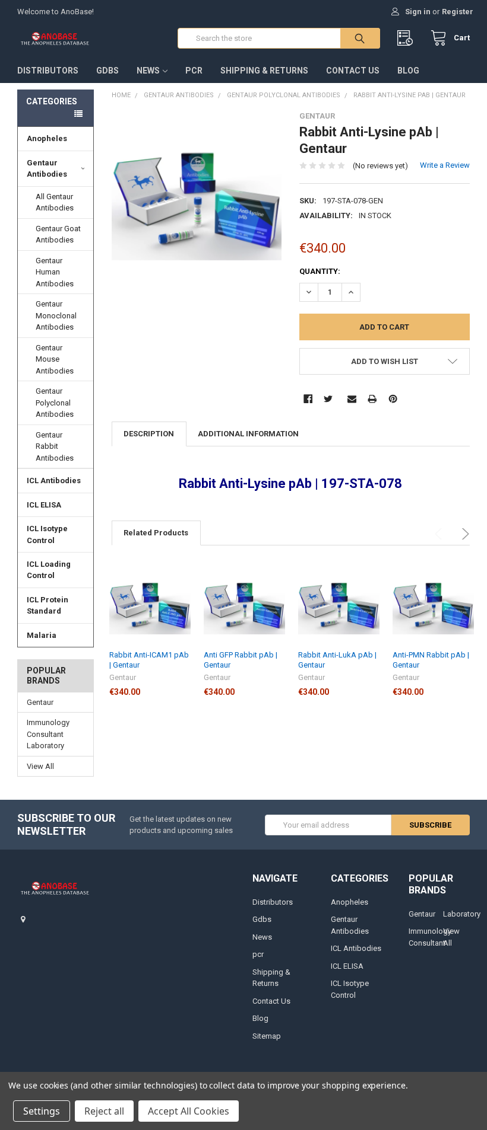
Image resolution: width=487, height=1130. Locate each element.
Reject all (104, 1111)
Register (457, 11)
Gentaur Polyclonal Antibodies (55, 403)
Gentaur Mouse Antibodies (55, 359)
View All (40, 766)
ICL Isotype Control (47, 534)
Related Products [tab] (156, 532)
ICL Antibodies (54, 480)
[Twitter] (328, 398)
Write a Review (445, 165)
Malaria (41, 635)
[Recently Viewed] (407, 38)
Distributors (47, 70)
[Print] (372, 398)
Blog (408, 70)
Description (149, 433)
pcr (194, 70)
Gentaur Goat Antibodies (58, 234)
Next (463, 533)
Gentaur (40, 702)
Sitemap (266, 1036)
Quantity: (319, 271)
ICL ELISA (44, 504)
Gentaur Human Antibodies (55, 272)
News (148, 70)
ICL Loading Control (49, 570)
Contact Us (353, 70)
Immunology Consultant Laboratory (48, 734)
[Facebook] (308, 398)
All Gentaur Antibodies (55, 202)
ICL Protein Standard (47, 605)
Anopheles (47, 138)
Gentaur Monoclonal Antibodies (56, 315)
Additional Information (248, 433)
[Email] (351, 398)
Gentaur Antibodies (47, 168)
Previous (440, 533)
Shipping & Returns (264, 70)
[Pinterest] (392, 398)
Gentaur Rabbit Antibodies (55, 446)
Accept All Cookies (188, 1111)
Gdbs (107, 70)
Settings (41, 1111)
